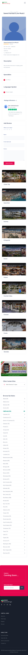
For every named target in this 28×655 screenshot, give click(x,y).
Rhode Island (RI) (7, 519)
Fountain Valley (8, 296)
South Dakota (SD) (7, 525)
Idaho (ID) (5, 439)
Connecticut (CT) (7, 417)
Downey (6, 221)
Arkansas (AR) (6, 404)
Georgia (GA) (6, 429)
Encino (5, 258)
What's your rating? (8, 127)
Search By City (4, 638)
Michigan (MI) (6, 466)
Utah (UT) (5, 534)
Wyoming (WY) (6, 553)
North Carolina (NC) (7, 482)
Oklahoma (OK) (6, 510)
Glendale (6, 351)
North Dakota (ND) (7, 485)
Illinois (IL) (5, 442)
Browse (2, 624)
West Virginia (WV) (7, 550)
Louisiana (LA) (6, 454)
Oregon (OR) (6, 513)
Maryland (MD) (6, 460)
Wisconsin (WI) (6, 547)
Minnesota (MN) (6, 469)
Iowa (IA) (5, 436)
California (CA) (7, 411)
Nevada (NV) (6, 500)
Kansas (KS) (6, 448)
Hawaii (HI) (5, 433)
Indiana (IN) (5, 445)
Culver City (7, 184)
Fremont (6, 314)
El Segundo (7, 240)
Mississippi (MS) (7, 476)
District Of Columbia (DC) (8, 420)
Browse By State (4, 635)
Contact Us (3, 643)
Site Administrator (13, 105)
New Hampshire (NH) (8, 491)
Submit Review (9, 163)
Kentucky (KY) (6, 451)
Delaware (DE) (6, 423)
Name (5, 134)
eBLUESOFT (24, 650)
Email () (7, 141)
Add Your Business (5, 640)
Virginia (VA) (5, 537)
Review (5, 149)
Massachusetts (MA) (8, 457)
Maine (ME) (5, 463)
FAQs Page (3, 618)
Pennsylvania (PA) (7, 516)
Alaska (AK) (5, 398)
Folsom (6, 277)
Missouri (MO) (6, 473)
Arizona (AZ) (6, 408)
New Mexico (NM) (7, 497)
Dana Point (7, 203)
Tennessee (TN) (6, 528)
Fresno (5, 333)
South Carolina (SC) (7, 522)
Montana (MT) (6, 479)
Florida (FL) (5, 426)
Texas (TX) (5, 531)
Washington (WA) (7, 543)
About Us (3, 616)
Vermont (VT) (6, 540)
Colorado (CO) (6, 414)
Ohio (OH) (5, 506)
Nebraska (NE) (6, 488)
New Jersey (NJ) (7, 494)
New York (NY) (6, 503)
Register (2, 621)
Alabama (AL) (6, 401)
